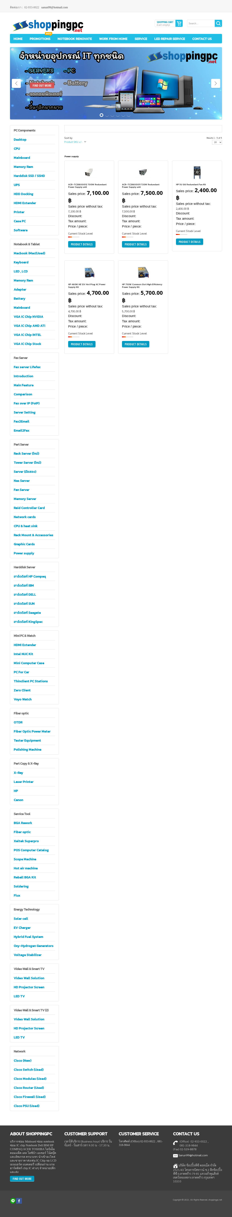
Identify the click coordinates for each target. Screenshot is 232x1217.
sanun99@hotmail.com (54, 7)
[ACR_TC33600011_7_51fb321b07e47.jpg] (131, 179)
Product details (99, 180)
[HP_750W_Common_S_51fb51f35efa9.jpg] (131, 279)
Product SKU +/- (73, 141)
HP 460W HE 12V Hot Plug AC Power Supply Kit (86, 285)
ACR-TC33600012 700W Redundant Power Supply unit (87, 186)
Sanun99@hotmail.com (193, 1155)
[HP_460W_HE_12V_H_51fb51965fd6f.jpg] (77, 279)
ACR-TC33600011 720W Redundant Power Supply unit (140, 186)
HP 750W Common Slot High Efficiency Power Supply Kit (142, 285)
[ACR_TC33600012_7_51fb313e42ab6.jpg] (77, 179)
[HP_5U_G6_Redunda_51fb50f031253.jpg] (185, 179)
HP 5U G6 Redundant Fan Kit (191, 184)
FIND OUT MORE (42, 86)
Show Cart (179, 23)
